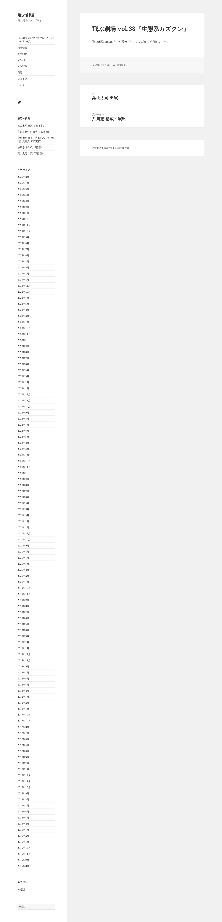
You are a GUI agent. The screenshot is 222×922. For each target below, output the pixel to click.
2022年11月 (24, 400)
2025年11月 (24, 225)
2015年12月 (24, 847)
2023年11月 (24, 334)
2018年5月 (23, 684)
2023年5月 (23, 370)
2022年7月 (23, 424)
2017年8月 (23, 727)
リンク (21, 84)
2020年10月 (24, 539)
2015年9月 (23, 860)
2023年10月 (24, 340)
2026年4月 (23, 201)
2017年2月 (23, 763)
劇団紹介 (22, 53)
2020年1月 (23, 581)
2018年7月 (23, 672)
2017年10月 (24, 721)
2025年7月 (23, 249)
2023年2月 (23, 382)
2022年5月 (23, 436)
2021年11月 (24, 467)
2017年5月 (23, 745)
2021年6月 (23, 497)
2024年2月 (23, 316)
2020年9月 (23, 545)
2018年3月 (23, 696)
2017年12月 (24, 714)
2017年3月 (23, 757)
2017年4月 (23, 751)
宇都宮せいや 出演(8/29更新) (33, 131)
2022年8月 (23, 418)
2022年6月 (23, 430)
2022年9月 (23, 412)
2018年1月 (23, 708)
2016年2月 (23, 835)
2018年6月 (23, 678)
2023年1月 (23, 388)
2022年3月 (23, 448)
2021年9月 (23, 479)
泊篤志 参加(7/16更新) (30, 147)
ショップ (22, 78)
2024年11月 (24, 285)
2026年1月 (23, 213)
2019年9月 (23, 600)
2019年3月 (23, 636)
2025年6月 (23, 255)
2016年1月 (23, 841)
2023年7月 (23, 358)
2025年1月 (23, 279)
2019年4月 (23, 630)
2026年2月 (23, 207)
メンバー (22, 60)
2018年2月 (23, 702)
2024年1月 (23, 322)
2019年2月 (23, 642)
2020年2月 (23, 575)
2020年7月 (23, 557)
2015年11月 (24, 854)
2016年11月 (24, 781)
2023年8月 (23, 352)
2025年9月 (23, 237)
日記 (20, 72)
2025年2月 (23, 273)
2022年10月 (24, 406)
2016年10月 (24, 787)
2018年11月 (24, 660)
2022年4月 (23, 442)
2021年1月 (23, 527)
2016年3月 (23, 829)
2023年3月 (23, 376)
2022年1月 (23, 455)
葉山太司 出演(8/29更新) (31, 125)
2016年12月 (24, 775)
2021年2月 (23, 521)
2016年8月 (23, 799)
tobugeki (121, 64)
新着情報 (22, 47)
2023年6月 (23, 364)
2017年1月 (23, 769)
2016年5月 (23, 817)
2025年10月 (24, 231)
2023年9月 (23, 346)
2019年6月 (23, 618)
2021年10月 (24, 473)
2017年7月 (23, 733)
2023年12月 (24, 328)
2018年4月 (23, 690)
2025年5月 (23, 261)
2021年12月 (24, 461)
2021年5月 (23, 503)
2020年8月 (23, 551)
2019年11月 (24, 594)
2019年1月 (23, 648)
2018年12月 (24, 654)
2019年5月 (23, 624)
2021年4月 (23, 509)
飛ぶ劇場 (26, 15)
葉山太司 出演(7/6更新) (30, 153)
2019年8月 (23, 606)
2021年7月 (23, 491)
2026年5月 (23, 195)
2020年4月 (23, 569)
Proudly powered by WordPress (110, 147)
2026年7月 (23, 183)
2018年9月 (23, 666)
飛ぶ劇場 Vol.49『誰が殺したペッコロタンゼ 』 (36, 39)
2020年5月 (23, 563)
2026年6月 (23, 189)
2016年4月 (23, 823)
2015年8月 (23, 866)
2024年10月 (24, 291)
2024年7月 (23, 297)
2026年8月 (23, 176)
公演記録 (22, 66)
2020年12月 (24, 533)
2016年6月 (23, 811)
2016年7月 (23, 805)
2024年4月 (23, 309)
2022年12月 (24, 394)
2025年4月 (23, 267)
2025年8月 (23, 243)
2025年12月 (24, 219)
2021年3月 (23, 515)
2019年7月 (23, 612)
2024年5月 (23, 303)
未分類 (21, 889)
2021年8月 (23, 485)
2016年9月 (23, 793)
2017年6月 (23, 739)
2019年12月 (24, 588)
